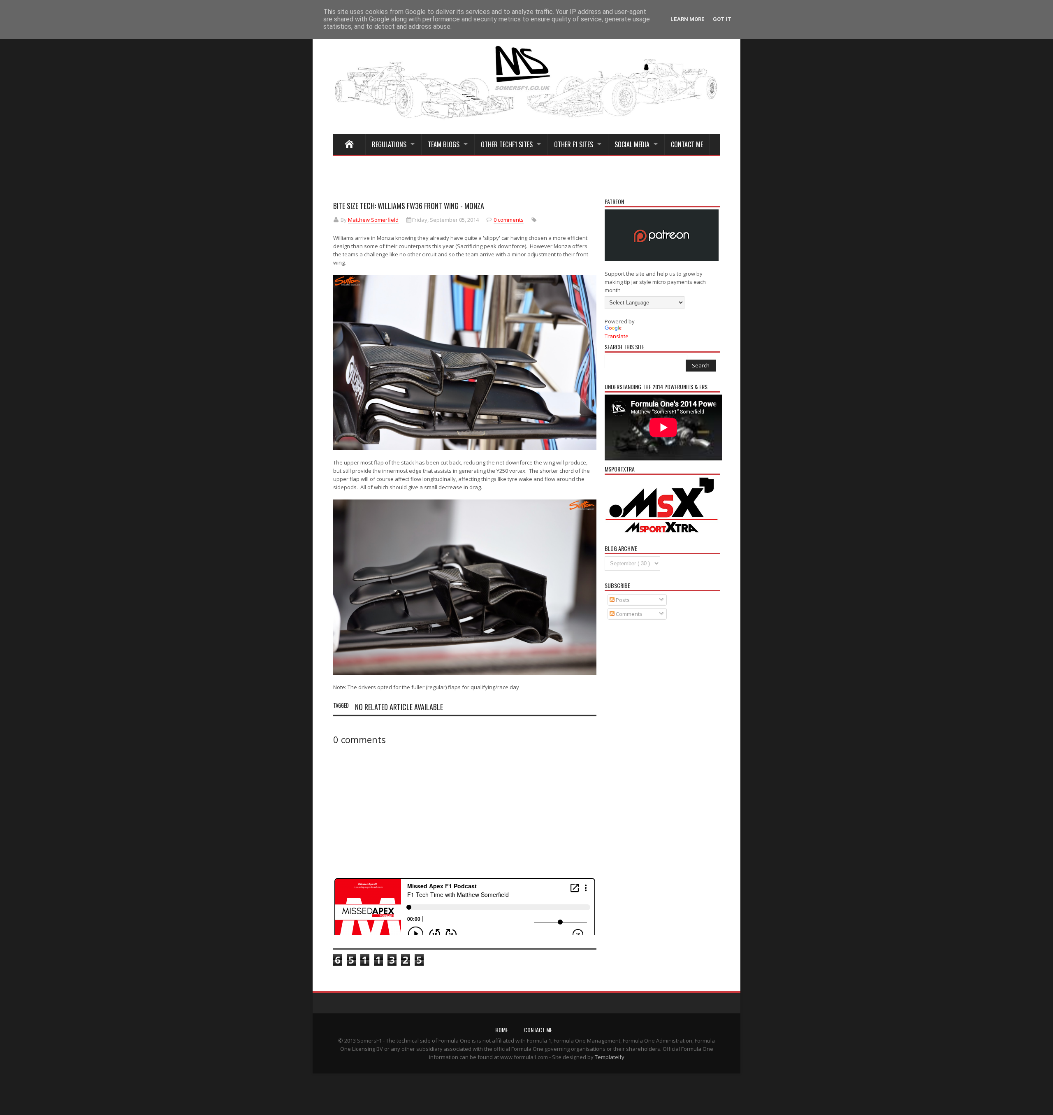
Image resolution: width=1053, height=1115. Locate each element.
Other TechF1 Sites (507, 144)
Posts (622, 600)
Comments (628, 614)
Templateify (609, 1057)
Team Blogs (443, 144)
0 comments (509, 219)
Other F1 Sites (573, 144)
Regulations (389, 144)
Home (501, 1029)
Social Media (632, 144)
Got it (722, 19)
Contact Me (687, 144)
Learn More (687, 19)
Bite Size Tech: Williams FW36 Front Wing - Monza (408, 205)
